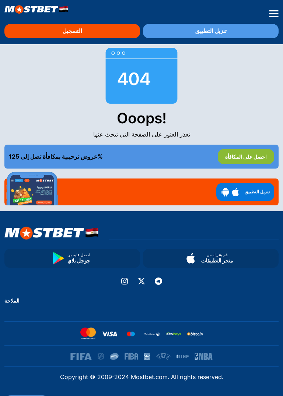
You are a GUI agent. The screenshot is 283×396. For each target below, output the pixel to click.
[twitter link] (141, 281)
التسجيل (72, 30)
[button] (274, 14)
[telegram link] (158, 281)
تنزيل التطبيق (211, 30)
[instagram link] (124, 281)
